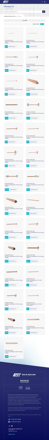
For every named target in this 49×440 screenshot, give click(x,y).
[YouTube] (12, 426)
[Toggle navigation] (44, 2)
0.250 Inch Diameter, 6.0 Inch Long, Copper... (35, 137)
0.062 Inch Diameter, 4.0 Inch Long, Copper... (35, 42)
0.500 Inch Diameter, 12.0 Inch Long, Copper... (34, 280)
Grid (42, 24)
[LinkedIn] (10, 426)
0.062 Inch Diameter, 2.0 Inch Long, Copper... (13, 42)
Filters (24, 20)
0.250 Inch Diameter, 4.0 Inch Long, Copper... (35, 113)
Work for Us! (11, 434)
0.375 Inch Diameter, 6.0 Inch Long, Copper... (35, 209)
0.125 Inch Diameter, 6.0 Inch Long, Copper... (13, 90)
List (38, 24)
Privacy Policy (30, 414)
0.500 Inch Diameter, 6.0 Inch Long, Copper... (35, 257)
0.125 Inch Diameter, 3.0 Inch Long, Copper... (13, 66)
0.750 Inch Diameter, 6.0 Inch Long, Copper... (35, 328)
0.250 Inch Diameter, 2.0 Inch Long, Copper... (35, 185)
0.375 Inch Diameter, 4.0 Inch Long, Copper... (13, 257)
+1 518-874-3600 (15, 419)
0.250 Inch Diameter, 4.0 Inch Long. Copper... (13, 113)
